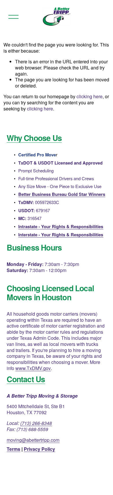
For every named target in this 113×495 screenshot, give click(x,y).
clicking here (89, 96)
